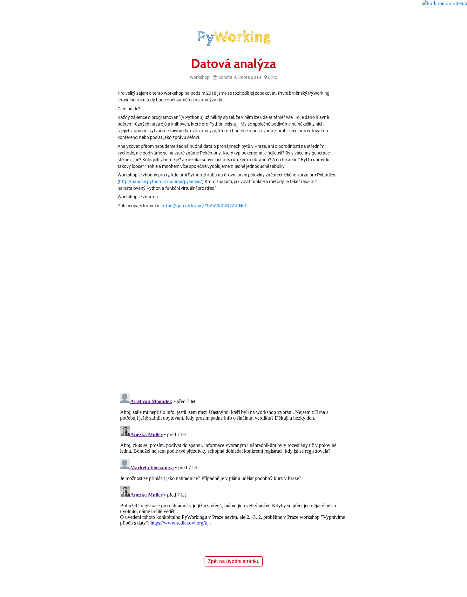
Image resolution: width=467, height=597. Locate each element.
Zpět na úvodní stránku (234, 561)
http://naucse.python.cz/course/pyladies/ (160, 181)
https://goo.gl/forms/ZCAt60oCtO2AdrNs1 (204, 205)
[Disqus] (233, 304)
